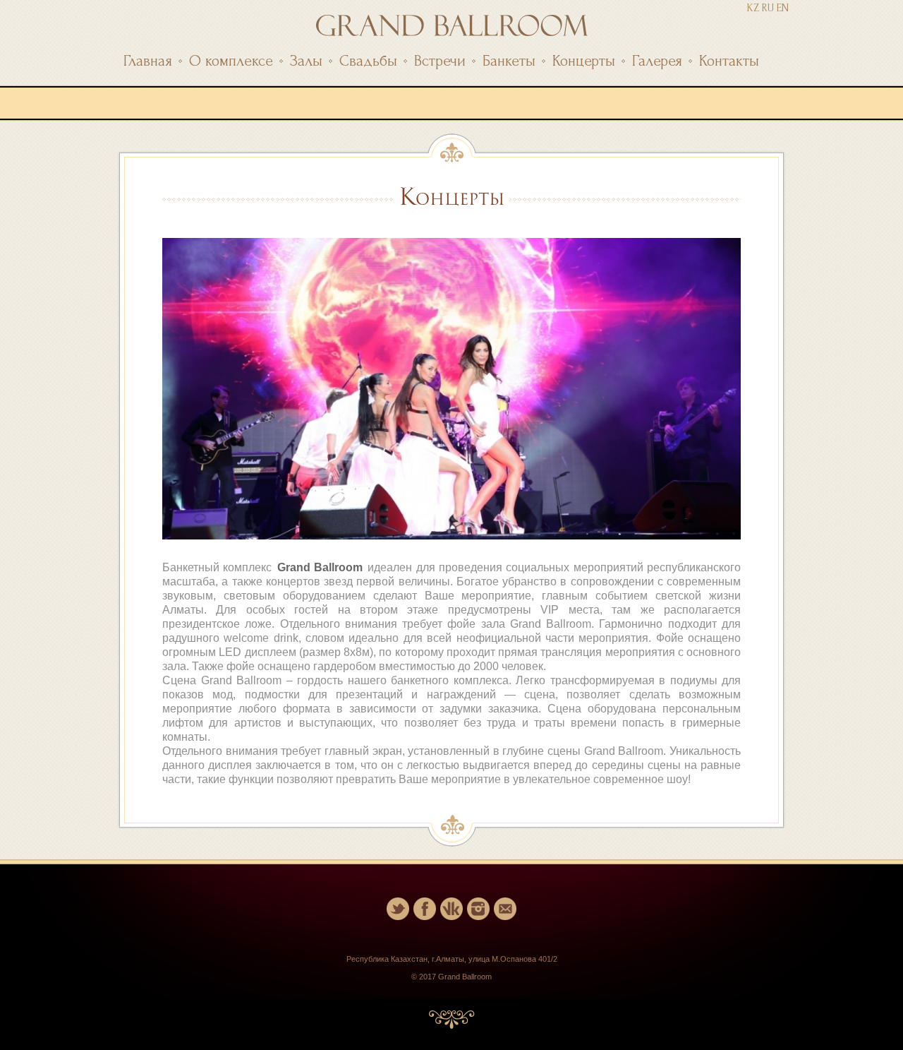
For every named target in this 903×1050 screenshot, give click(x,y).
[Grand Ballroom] (452, 32)
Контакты (729, 60)
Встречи (440, 60)
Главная (147, 60)
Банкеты (509, 60)
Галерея (657, 60)
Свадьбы (368, 60)
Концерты (583, 60)
